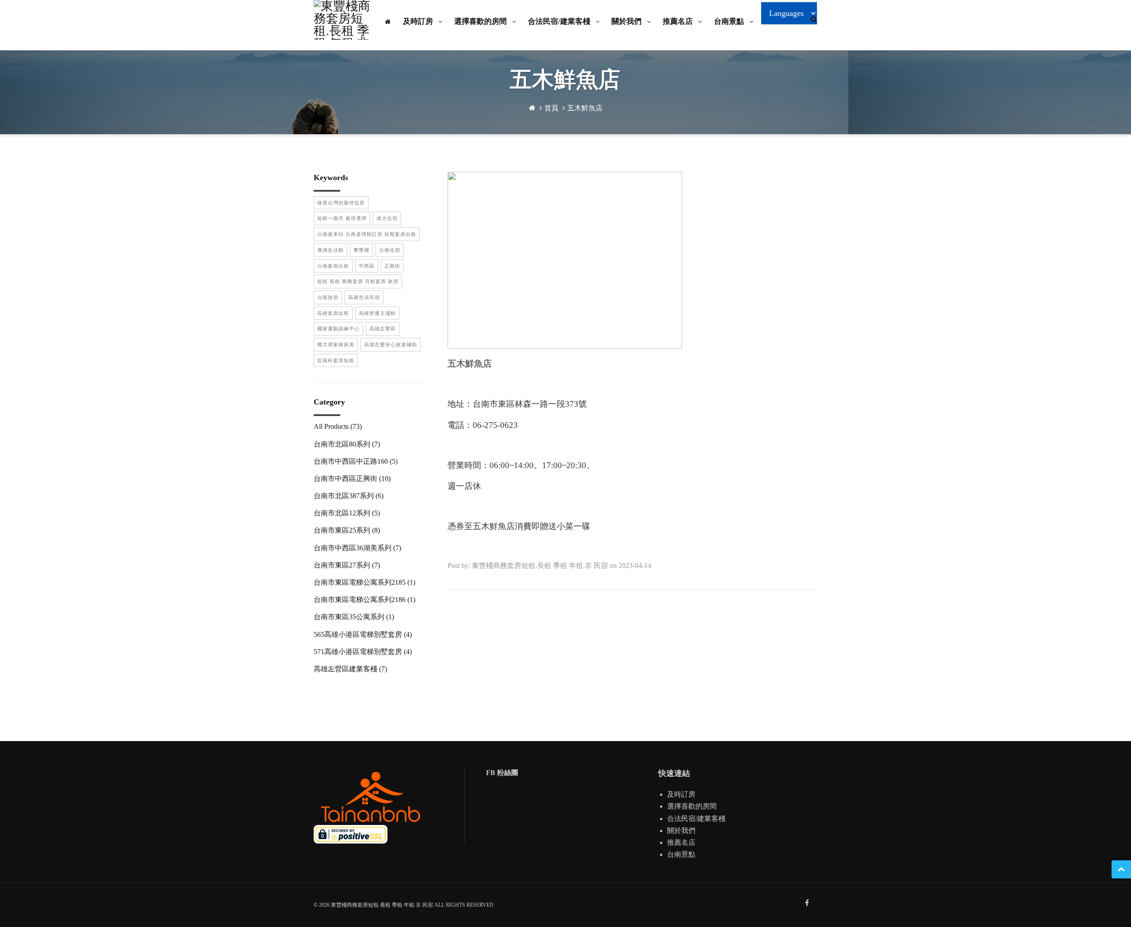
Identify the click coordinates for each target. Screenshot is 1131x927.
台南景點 (730, 21)
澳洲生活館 (330, 250)
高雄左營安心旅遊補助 (390, 344)
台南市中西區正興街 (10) (352, 478)
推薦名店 (679, 21)
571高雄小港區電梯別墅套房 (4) (363, 651)
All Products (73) (338, 426)
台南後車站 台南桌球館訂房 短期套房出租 (366, 234)
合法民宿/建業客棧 (560, 21)
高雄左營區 (382, 328)
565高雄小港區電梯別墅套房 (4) (363, 634)
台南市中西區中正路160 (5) (356, 461)
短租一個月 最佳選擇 (342, 218)
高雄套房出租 (333, 313)
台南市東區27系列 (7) (347, 565)
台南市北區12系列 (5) (347, 513)
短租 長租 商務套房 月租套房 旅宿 (358, 281)
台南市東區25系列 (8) (347, 530)
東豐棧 (361, 250)
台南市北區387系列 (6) (348, 495)
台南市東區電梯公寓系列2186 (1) (364, 599)
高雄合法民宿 (364, 297)
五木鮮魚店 (585, 108)
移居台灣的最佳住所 (341, 202)
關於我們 (627, 21)
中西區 (367, 266)
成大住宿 (387, 218)
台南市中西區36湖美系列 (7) (357, 548)
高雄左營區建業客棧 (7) (350, 669)
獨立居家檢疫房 (335, 344)
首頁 (551, 108)
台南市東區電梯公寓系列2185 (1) (364, 582)
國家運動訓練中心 (338, 328)
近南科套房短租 (335, 360)
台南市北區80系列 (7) (347, 444)
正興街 (392, 266)
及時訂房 (419, 21)
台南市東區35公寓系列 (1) (354, 617)
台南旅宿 (327, 297)
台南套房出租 (333, 266)
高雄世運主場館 (377, 313)
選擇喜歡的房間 (481, 21)
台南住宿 (389, 250)
